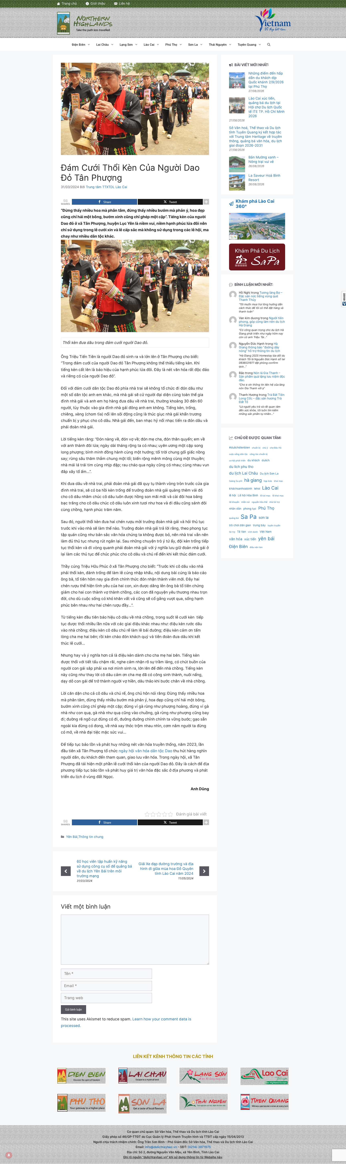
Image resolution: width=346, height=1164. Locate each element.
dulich (266, 460)
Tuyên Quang (247, 44)
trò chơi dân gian (240, 525)
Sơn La (193, 44)
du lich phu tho (241, 467)
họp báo (268, 481)
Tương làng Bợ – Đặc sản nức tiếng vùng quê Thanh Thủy (260, 296)
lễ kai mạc (265, 495)
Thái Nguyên (218, 44)
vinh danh (253, 532)
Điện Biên (78, 44)
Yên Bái (71, 837)
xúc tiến (250, 539)
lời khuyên (234, 502)
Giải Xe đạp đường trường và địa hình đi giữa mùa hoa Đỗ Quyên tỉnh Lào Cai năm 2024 (166, 869)
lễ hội (232, 495)
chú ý (265, 447)
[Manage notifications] (9, 1155)
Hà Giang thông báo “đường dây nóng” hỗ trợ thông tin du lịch (259, 347)
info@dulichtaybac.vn (161, 1147)
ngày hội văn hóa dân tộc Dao (146, 751)
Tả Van (241, 531)
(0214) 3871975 (199, 1147)
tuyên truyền (274, 525)
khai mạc (278, 481)
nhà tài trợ (274, 502)
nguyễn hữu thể (259, 502)
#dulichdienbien (239, 447)
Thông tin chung (90, 837)
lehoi (257, 488)
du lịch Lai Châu (243, 473)
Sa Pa (249, 516)
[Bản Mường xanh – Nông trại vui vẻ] (237, 164)
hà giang (253, 480)
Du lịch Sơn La (269, 473)
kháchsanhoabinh (240, 488)
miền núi (245, 502)
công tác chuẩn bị (259, 454)
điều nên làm (256, 547)
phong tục (249, 508)
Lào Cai (149, 44)
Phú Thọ (171, 44)
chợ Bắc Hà (275, 447)
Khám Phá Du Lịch (257, 251)
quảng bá (234, 518)
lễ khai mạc (278, 495)
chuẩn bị (256, 447)
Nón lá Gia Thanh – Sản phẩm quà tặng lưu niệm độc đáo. (262, 376)
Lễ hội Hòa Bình (248, 495)
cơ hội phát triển (237, 460)
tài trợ (232, 532)
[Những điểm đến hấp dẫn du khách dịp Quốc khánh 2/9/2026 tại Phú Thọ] (237, 80)
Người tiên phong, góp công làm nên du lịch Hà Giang (262, 321)
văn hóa (235, 539)
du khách (253, 460)
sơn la (264, 517)
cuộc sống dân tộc (238, 454)
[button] (268, 45)
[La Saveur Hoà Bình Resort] (237, 182)
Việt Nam (266, 531)
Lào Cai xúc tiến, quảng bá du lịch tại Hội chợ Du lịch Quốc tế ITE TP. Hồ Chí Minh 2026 (266, 107)
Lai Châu (102, 44)
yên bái (266, 538)
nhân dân (235, 508)
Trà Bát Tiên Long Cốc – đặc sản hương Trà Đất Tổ (262, 398)
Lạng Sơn (126, 44)
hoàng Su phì (235, 481)
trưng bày (259, 525)
